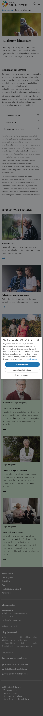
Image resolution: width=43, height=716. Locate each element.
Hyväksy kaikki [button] (22, 364)
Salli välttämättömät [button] (22, 370)
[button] (21, 375)
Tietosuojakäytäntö (30, 359)
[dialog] (21, 358)
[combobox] (38, 340)
